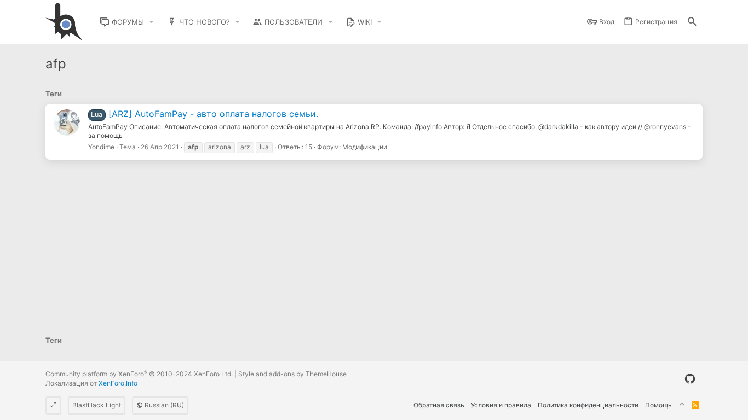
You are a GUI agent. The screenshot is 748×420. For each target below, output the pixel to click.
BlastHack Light (96, 405)
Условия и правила (501, 405)
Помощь (658, 405)
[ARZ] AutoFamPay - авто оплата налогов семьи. (204, 113)
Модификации (364, 147)
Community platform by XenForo (139, 374)
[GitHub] (690, 379)
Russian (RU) (163, 405)
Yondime (101, 147)
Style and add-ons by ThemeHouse (292, 374)
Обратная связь (438, 405)
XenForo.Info (118, 383)
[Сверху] (681, 405)
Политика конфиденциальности (588, 405)
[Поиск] (692, 22)
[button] (151, 22)
